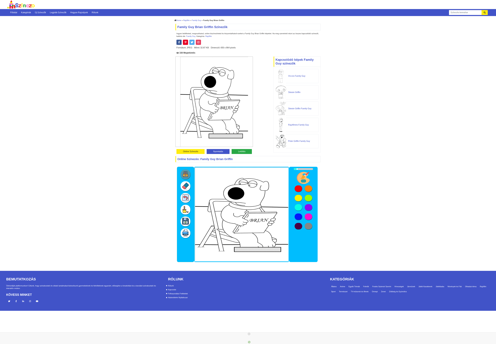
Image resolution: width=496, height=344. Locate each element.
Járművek (411, 286)
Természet (343, 291)
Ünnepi (375, 291)
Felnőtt (366, 286)
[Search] (485, 12)
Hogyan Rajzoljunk (79, 12)
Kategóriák (26, 12)
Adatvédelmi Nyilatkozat (178, 297)
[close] (249, 334)
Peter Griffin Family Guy (299, 141)
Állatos (334, 286)
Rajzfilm (186, 20)
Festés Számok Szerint (381, 286)
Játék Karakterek (425, 286)
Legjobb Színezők (58, 12)
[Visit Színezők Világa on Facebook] (16, 302)
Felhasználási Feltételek (178, 294)
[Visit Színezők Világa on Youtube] (37, 302)
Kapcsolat (172, 290)
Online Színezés (190, 151)
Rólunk (95, 12)
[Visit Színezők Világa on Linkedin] (23, 302)
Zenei (383, 291)
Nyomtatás (218, 151)
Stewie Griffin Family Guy (299, 108)
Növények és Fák (455, 286)
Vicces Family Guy (296, 76)
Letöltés (241, 151)
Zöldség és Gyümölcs (398, 291)
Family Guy (196, 20)
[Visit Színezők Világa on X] (9, 302)
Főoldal (13, 12)
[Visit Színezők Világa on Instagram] (30, 302)
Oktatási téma (470, 286)
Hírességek (399, 286)
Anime (342, 286)
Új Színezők (40, 12)
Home (178, 20)
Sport (333, 291)
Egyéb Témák (354, 286)
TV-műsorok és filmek (360, 291)
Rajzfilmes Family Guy (298, 125)
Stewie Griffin (294, 92)
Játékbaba (440, 286)
